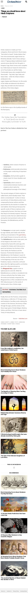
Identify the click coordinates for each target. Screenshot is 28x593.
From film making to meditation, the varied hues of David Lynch (12, 349)
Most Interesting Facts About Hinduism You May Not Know (13, 493)
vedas (18, 323)
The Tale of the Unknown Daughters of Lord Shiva (13, 456)
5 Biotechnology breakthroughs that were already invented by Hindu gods (14, 435)
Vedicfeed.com (23, 318)
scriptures (11, 323)
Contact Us (9, 591)
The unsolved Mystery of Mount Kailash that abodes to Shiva (13, 578)
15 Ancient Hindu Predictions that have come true (13, 514)
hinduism (22, 322)
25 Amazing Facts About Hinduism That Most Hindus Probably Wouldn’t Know (13, 557)
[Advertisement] (14, 34)
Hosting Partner (23, 591)
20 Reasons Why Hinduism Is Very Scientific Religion (11, 535)
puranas (4, 323)
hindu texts (14, 322)
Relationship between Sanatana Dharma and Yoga (13, 413)
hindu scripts (6, 322)
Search (26, 2)
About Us (3, 591)
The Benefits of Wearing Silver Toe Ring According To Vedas (13, 392)
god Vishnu (22, 235)
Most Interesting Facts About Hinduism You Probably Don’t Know (13, 370)
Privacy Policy (16, 591)
